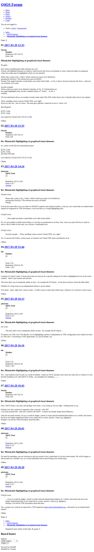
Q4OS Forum (11, 4)
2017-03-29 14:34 (14, 166)
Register (8, 18)
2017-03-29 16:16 (14, 345)
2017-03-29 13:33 (14, 45)
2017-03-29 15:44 (14, 246)
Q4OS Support (12, 34)
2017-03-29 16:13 (14, 298)
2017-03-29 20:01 (14, 428)
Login (8, 20)
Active (13, 28)
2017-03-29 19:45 (14, 385)
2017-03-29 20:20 (14, 467)
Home (8, 12)
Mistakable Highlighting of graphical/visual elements (27, 36)
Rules (8, 14)
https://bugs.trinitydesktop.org (55, 507)
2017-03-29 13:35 (14, 125)
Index (8, 10)
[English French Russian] (5, 543)
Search (8, 16)
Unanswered (21, 28)
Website (8, 185)
